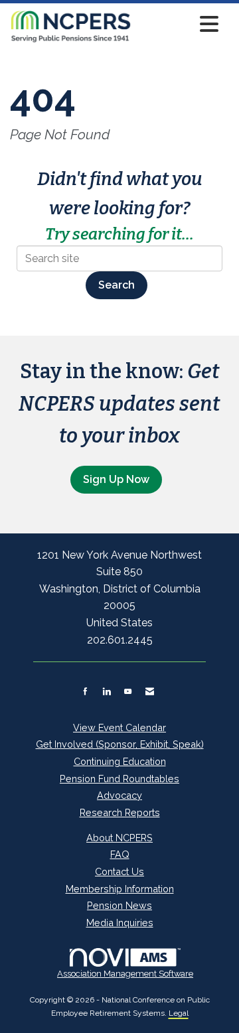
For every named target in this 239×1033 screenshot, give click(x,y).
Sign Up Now (116, 479)
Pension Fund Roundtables (119, 778)
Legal (179, 1013)
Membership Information (120, 888)
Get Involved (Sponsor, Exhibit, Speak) (120, 744)
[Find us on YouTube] (127, 691)
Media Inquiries (119, 922)
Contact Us (119, 871)
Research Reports (120, 812)
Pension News (119, 905)
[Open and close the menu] (178, 24)
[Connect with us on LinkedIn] (106, 691)
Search (116, 285)
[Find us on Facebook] (85, 691)
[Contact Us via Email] (149, 691)
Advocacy (119, 795)
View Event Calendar (119, 727)
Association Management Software (125, 974)
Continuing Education (120, 761)
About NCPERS (119, 837)
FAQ (119, 854)
